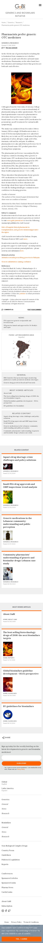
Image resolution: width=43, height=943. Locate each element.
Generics (11, 22)
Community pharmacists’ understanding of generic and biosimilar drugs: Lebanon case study (21, 432)
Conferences (7, 873)
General (5, 804)
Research (19, 22)
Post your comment (11, 47)
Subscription (7, 906)
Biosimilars (6, 822)
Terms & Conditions (31, 922)
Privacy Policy (20, 769)
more (25, 239)
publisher (22, 293)
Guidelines (6, 855)
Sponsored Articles (10, 878)
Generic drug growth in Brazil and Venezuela (19, 383)
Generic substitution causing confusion (16, 262)
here (22, 251)
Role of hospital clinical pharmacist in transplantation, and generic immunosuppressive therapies (20, 229)
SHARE (7, 737)
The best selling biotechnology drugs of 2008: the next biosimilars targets (21, 635)
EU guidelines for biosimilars (14, 406)
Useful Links (7, 892)
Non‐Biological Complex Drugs (14, 846)
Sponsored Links (9, 883)
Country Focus (8, 850)
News (4, 809)
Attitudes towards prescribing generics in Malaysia (20, 258)
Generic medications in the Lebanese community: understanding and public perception (21, 427)
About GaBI (8, 393)
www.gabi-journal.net (15, 220)
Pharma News (7, 887)
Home (4, 22)
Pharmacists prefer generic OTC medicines (16, 25)
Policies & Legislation (11, 860)
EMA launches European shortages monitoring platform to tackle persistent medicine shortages (21, 379)
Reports (5, 864)
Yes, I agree (21, 939)
